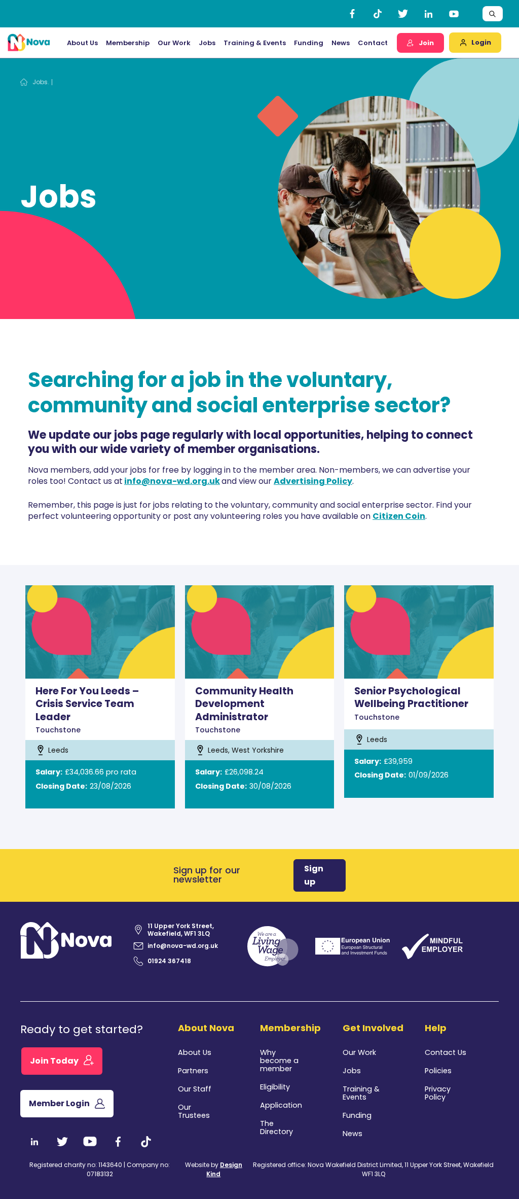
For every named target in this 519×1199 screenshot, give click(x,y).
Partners (193, 1071)
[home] (29, 42)
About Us (194, 1052)
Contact (373, 43)
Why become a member (279, 1060)
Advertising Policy (313, 481)
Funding (357, 1115)
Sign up (313, 875)
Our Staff (194, 1089)
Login (481, 42)
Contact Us (445, 1052)
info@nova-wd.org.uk (172, 481)
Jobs (207, 43)
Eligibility (275, 1087)
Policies (438, 1071)
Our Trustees (194, 1111)
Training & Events (255, 43)
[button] (82, 43)
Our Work (174, 43)
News (340, 43)
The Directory (276, 1127)
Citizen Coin (399, 516)
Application (281, 1105)
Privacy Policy (438, 1093)
